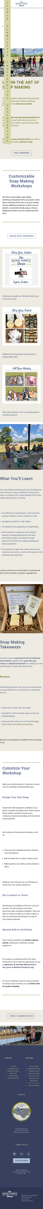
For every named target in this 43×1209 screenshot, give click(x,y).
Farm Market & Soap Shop (22, 724)
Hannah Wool (29, 1201)
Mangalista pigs (27, 967)
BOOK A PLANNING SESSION (21, 1016)
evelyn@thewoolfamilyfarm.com (21, 1172)
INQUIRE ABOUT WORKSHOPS (21, 236)
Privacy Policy (25, 1199)
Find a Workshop (21, 153)
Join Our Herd (21, 1161)
